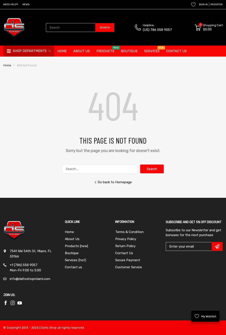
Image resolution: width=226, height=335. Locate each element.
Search (152, 169)
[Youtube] (12, 303)
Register (217, 4)
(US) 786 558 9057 (157, 30)
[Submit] (217, 246)
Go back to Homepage (115, 182)
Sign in (203, 4)
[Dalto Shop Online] (14, 27)
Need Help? (10, 4)
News (26, 4)
